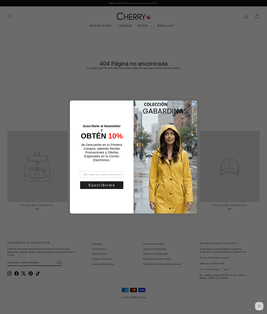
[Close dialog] (193, 104)
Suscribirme (101, 185)
